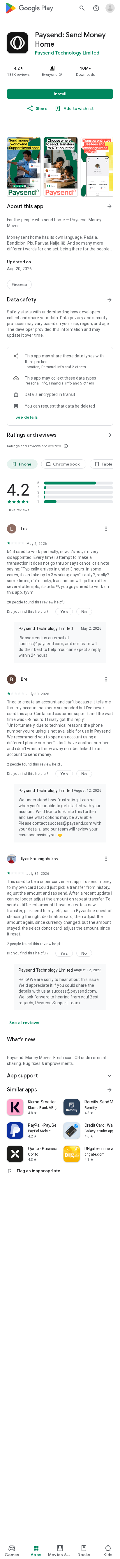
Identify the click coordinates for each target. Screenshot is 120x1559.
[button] (60, 75)
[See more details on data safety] (26, 417)
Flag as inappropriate (33, 1170)
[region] (60, 71)
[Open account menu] (110, 8)
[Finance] (19, 284)
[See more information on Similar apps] (110, 1090)
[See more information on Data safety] (110, 300)
